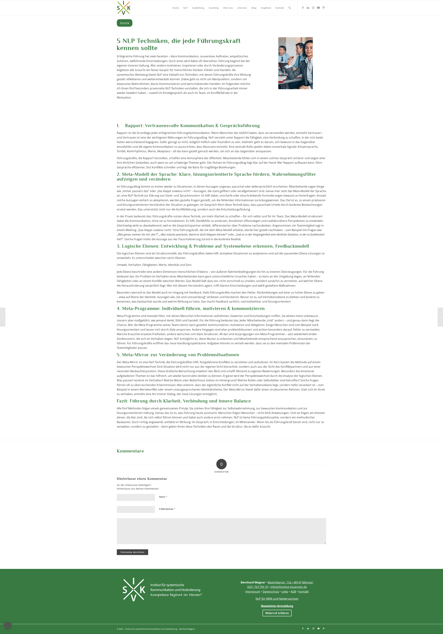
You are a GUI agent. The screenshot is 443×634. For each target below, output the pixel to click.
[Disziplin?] (2, 317)
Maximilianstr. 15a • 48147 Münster (290, 582)
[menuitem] (175, 7)
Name (163, 496)
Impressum (252, 591)
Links (285, 591)
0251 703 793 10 (257, 587)
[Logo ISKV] (124, 7)
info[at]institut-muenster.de (288, 587)
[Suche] (289, 7)
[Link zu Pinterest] (323, 7)
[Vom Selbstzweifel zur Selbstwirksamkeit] (440, 317)
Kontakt (304, 591)
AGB (293, 591)
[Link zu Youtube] (318, 7)
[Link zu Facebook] (302, 7)
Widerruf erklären (277, 613)
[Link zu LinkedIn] (308, 7)
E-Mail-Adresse (167, 508)
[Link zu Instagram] (313, 7)
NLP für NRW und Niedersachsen (277, 599)
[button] (7, 626)
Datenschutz (271, 591)
